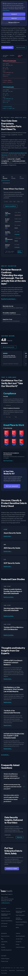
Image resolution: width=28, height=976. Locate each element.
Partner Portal (4, 961)
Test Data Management (19, 918)
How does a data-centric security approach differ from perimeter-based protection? (14, 798)
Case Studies (4, 941)
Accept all (14, 14)
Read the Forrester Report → (8, 299)
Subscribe (19, 837)
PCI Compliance (20, 924)
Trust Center (4, 973)
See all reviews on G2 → (9, 347)
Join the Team (19, 938)
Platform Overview (5, 911)
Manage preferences (14, 22)
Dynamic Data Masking (6, 920)
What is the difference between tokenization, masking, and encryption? (14, 776)
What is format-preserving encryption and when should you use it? (14, 787)
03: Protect (22, 177)
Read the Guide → (8, 536)
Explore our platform (10, 206)
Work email (8, 835)
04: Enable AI (6, 183)
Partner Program (5, 958)
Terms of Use (12, 970)
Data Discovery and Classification (5, 914)
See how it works (20, 47)
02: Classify (13, 177)
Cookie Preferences (20, 970)
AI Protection (4, 923)
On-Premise (4, 926)
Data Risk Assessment (6, 950)
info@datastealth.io (5, 903)
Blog (2, 938)
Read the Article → (8, 678)
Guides (2, 944)
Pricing (17, 944)
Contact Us (18, 941)
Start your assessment (12, 486)
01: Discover (5, 177)
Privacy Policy (4, 970)
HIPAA (17, 927)
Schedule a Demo (7, 47)
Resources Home (5, 936)
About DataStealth (20, 936)
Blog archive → (5, 754)
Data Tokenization (5, 918)
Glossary (3, 947)
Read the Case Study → (9, 597)
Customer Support (20, 947)
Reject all (14, 18)
